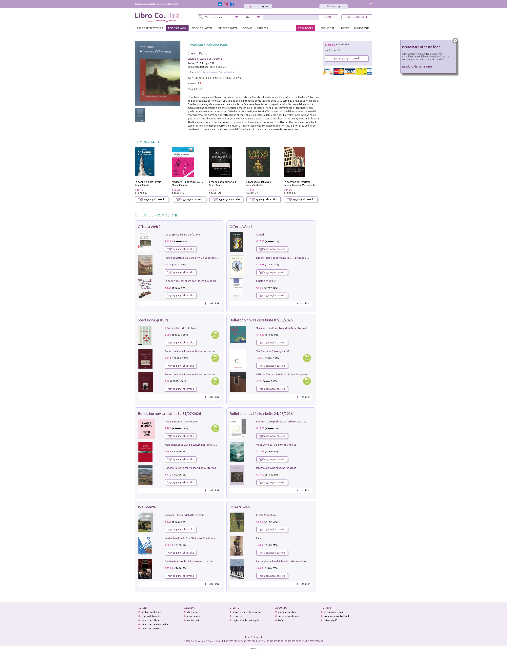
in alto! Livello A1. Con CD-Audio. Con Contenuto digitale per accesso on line (208, 538)
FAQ (280, 620)
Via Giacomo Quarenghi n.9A (272, 351)
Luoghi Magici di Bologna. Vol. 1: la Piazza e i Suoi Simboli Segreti (294, 257)
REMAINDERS (305, 28)
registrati (265, 7)
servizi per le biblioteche (154, 624)
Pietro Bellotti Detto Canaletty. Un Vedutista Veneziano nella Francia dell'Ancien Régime (215, 257)
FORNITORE (328, 28)
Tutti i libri (213, 303)
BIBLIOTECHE (361, 28)
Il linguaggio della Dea (258, 182)
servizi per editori (150, 628)
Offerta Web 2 (149, 227)
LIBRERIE (344, 28)
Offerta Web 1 (241, 227)
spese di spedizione (288, 616)
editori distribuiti (150, 616)
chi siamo (192, 612)
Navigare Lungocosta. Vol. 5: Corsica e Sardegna (198, 182)
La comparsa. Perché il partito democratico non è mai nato (289, 561)
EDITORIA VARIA (177, 28)
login (251, 7)
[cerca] (328, 17)
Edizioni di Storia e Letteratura (205, 58)
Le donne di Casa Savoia (148, 182)
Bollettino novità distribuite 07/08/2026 (261, 320)
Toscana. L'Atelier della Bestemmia (184, 515)
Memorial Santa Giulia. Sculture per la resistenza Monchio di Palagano (205, 444)
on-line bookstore (151, 612)
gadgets (262, 28)
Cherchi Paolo (197, 53)
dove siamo (193, 616)
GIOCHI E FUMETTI (202, 28)
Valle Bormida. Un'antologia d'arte (276, 444)
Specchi (260, 234)
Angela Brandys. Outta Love (181, 421)
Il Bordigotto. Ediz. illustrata (181, 328)
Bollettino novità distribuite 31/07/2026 (169, 414)
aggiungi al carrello (154, 199)
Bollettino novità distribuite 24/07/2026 (261, 414)
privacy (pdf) (330, 620)
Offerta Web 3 (241, 507)
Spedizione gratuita (153, 320)
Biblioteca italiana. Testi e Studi (214, 72)
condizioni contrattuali (336, 616)
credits (254, 648)
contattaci (193, 620)
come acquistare (287, 612)
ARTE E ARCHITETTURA (150, 28)
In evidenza (147, 507)
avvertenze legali (333, 612)
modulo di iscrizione (417, 66)
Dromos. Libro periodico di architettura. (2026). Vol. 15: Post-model (294, 421)
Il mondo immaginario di (222, 182)
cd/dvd (247, 28)
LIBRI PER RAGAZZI (227, 28)
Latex (259, 538)
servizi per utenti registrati (247, 612)
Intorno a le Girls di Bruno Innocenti (276, 467)
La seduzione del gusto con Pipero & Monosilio (192, 280)
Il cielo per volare (266, 280)
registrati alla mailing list (246, 620)
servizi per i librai (150, 620)
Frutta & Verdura (266, 515)
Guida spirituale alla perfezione (183, 234)
